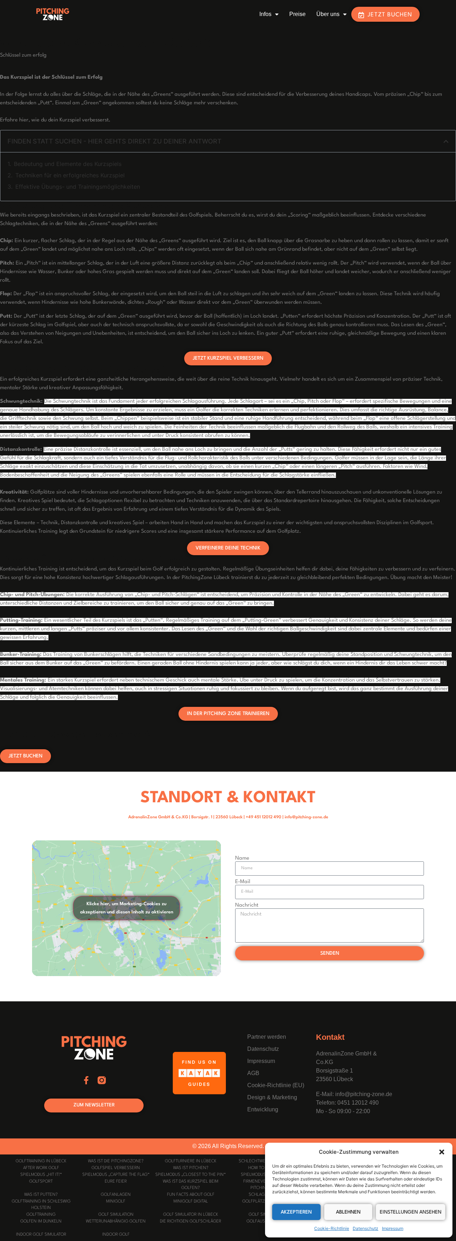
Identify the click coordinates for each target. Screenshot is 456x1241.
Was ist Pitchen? (190, 1168)
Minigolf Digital (190, 1201)
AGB (253, 1073)
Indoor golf (116, 1234)
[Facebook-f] (86, 1080)
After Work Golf (41, 1168)
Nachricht (246, 905)
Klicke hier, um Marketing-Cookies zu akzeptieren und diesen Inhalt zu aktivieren (126, 908)
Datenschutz (365, 1228)
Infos (265, 14)
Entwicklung (262, 1109)
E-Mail (242, 882)
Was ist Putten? (41, 1195)
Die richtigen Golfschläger (190, 1221)
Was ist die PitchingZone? (116, 1161)
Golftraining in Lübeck (41, 1161)
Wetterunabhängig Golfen (116, 1221)
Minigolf (115, 1201)
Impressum (392, 1228)
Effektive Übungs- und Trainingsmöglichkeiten (77, 186)
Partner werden (266, 1037)
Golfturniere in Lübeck (190, 1161)
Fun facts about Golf (190, 1195)
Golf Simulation (116, 1215)
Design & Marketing (272, 1097)
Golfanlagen (116, 1195)
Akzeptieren (296, 1212)
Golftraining (41, 1215)
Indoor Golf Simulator (41, 1234)
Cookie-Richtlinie (331, 1228)
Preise (297, 14)
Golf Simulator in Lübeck (190, 1215)
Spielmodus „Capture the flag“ (116, 1175)
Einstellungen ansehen (410, 1212)
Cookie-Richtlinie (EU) (275, 1085)
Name (242, 858)
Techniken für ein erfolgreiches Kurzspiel (70, 175)
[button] (441, 1152)
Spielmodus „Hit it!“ (41, 1175)
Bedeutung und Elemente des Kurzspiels (67, 163)
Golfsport (41, 1181)
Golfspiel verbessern (116, 1168)
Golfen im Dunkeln (41, 1221)
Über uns (328, 14)
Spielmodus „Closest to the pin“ (190, 1175)
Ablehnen (348, 1212)
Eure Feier (116, 1181)
